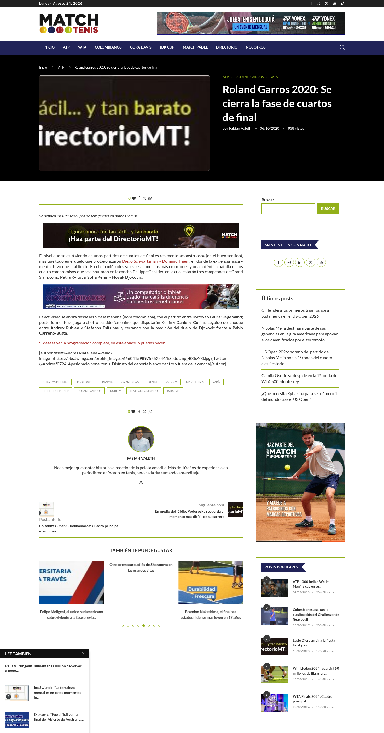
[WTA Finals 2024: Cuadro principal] (274, 703)
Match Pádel (195, 47)
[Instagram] (318, 3)
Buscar (267, 199)
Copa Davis (141, 47)
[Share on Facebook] (139, 198)
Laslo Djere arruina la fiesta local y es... (314, 642)
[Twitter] (326, 3)
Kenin (152, 382)
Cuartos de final (55, 382)
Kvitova (171, 382)
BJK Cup (167, 47)
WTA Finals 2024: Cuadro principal (312, 698)
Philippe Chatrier (56, 390)
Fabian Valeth (240, 128)
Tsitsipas (173, 390)
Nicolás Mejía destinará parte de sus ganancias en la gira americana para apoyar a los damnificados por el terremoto (299, 333)
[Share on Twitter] (144, 198)
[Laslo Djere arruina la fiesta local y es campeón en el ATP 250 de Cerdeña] (274, 647)
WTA (82, 47)
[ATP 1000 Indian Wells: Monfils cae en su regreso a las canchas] (274, 588)
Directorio (226, 47)
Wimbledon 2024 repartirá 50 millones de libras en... (316, 670)
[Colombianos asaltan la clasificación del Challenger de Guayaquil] (274, 616)
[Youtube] (334, 3)
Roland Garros (89, 390)
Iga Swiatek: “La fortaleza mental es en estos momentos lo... (57, 692)
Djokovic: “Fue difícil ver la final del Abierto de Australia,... (59, 717)
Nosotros (256, 47)
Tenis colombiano (144, 390)
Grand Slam (130, 382)
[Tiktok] (343, 3)
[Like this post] (134, 198)
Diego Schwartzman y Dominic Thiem (155, 260)
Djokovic (84, 382)
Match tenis (195, 382)
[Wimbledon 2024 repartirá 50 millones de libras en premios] (274, 674)
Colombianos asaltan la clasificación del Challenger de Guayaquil (316, 614)
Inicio (49, 47)
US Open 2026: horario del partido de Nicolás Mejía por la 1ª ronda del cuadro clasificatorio (296, 357)
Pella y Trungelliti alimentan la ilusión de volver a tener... (43, 668)
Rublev (115, 390)
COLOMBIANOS (108, 47)
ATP (66, 47)
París (216, 382)
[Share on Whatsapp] (150, 198)
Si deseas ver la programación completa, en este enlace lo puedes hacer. (102, 342)
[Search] (342, 47)
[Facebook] (311, 3)
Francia (107, 382)
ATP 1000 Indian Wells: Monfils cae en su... (311, 584)
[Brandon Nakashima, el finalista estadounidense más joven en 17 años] (210, 582)
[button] (46, 593)
